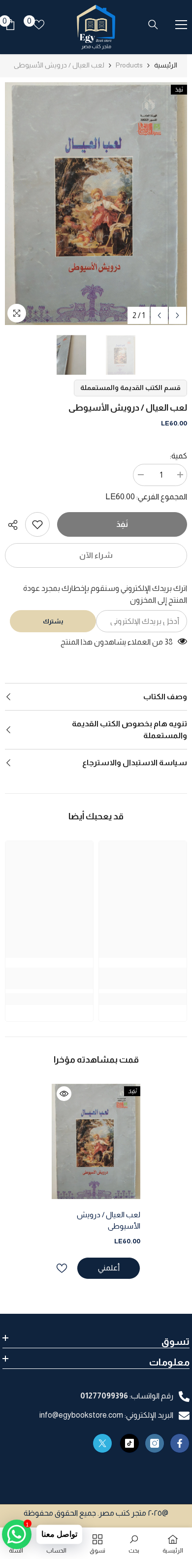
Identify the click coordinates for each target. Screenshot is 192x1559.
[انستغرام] (154, 1443)
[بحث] (153, 25)
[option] (96, 203)
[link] (37, 524)
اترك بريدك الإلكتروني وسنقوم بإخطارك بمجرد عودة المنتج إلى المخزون (105, 594)
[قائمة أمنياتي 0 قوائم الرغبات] (38, 24)
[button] (159, 315)
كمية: (178, 456)
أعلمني (109, 1268)
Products (129, 65)
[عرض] (64, 1093)
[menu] (181, 25)
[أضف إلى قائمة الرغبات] (62, 1268)
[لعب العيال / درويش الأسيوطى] (96, 1141)
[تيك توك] (129, 1443)
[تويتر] (102, 1443)
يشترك (53, 621)
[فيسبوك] (180, 1443)
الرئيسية (165, 65)
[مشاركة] (15, 525)
